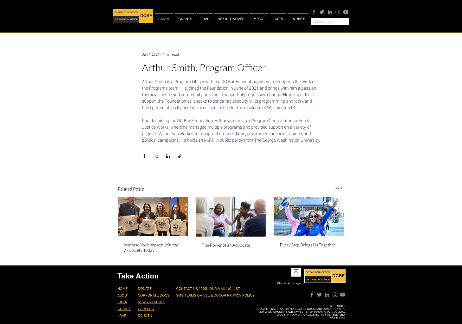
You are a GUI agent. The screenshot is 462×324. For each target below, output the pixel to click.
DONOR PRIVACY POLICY (234, 295)
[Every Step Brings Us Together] (309, 216)
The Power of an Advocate (226, 245)
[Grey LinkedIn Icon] (330, 12)
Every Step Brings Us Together (307, 244)
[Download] (296, 272)
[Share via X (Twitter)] (156, 156)
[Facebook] (314, 12)
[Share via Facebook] (144, 156)
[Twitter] (322, 12)
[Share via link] (179, 156)
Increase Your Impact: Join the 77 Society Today (151, 247)
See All (339, 188)
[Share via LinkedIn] (168, 156)
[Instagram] (338, 12)
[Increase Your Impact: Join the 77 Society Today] (153, 216)
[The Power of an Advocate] (231, 217)
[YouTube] (346, 12)
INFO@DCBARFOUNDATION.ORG (324, 308)
